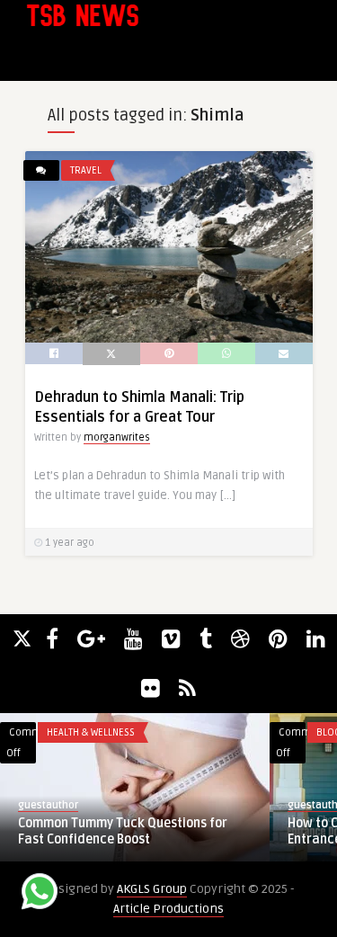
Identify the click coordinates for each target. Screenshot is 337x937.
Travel (86, 170)
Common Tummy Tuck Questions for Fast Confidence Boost (122, 831)
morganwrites (117, 437)
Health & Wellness (91, 732)
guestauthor (48, 805)
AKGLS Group (152, 889)
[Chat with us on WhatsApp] (39, 894)
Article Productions (168, 908)
